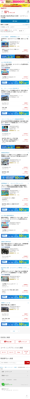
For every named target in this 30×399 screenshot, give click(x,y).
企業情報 (3, 379)
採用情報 (15, 379)
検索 (28, 362)
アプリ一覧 (3, 390)
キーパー (4, 352)
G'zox (18, 352)
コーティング (24, 341)
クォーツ (11, 352)
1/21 (14, 331)
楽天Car (1, 367)
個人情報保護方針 (9, 379)
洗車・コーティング (8, 367)
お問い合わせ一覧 (9, 390)
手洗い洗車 (9, 341)
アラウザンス (26, 352)
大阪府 (15, 367)
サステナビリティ (15, 390)
